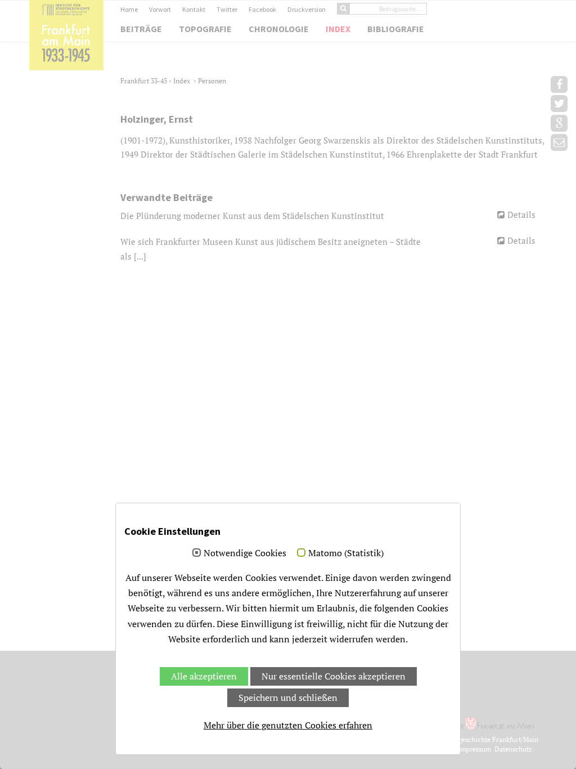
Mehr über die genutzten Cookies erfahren (288, 725)
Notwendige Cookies (245, 553)
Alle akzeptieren (204, 676)
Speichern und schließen (288, 697)
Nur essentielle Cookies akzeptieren (334, 676)
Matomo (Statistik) (346, 553)
